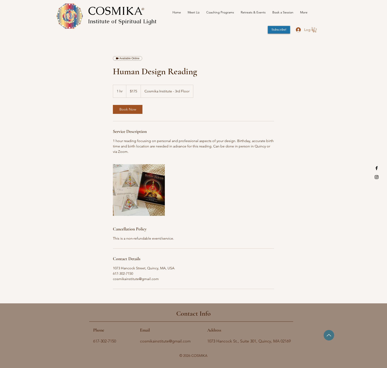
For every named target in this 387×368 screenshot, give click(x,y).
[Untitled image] (139, 190)
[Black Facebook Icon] (376, 168)
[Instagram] (376, 177)
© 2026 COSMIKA (193, 355)
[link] (127, 109)
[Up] (329, 335)
